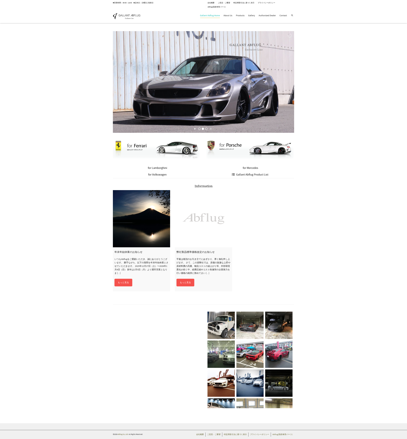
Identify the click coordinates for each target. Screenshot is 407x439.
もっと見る (123, 282)
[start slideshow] (195, 128)
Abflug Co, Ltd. (123, 434)
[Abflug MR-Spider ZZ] (250, 325)
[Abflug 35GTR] (279, 383)
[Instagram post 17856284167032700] (221, 383)
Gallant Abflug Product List (251, 174)
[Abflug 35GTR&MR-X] (221, 354)
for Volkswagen (157, 174)
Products (240, 15)
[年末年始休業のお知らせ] (141, 218)
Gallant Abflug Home (210, 15)
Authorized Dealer (267, 15)
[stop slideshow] (211, 128)
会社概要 (210, 3)
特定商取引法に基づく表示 (243, 3)
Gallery (251, 15)
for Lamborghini (157, 168)
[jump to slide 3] (206, 129)
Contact (283, 15)
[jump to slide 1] (199, 129)
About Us (228, 15)
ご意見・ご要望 (224, 3)
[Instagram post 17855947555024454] (250, 354)
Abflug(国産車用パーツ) (217, 7)
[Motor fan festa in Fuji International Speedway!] (250, 383)
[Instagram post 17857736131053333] (279, 354)
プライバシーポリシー (266, 3)
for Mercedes (250, 168)
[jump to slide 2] (203, 129)
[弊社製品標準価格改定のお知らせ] (203, 218)
